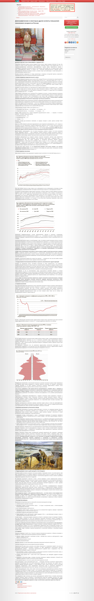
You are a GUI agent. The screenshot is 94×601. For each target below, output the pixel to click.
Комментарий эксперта (22, 587)
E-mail (66, 52)
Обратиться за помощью (71, 27)
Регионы (60, 1)
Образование (42, 1)
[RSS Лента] (77, 42)
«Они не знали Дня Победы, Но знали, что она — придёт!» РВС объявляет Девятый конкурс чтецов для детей (31, 11)
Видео (63, 1)
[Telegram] (75, 42)
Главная (17, 17)
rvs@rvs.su (73, 39)
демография (20, 584)
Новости (24, 1)
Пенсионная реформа (21, 583)
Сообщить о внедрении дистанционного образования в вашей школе (71, 22)
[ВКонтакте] (21, 582)
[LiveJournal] (17, 582)
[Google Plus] (16, 582)
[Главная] (18, 1)
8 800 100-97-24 (71, 33)
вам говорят (57, 9)
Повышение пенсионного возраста (24, 586)
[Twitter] (20, 582)
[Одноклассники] (19, 582)
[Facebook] (69, 42)
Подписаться (67, 57)
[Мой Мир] (18, 582)
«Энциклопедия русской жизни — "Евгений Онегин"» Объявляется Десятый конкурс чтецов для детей (31, 7)
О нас (27, 1)
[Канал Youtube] (65, 42)
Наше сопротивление (51, 1)
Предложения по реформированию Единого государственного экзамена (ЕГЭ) (33, 9)
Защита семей (34, 1)
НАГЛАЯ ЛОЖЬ (67, 10)
